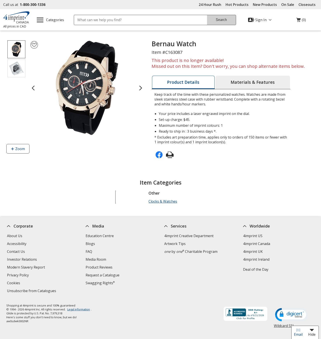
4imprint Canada (256, 243)
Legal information (78, 309)
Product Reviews (99, 267)
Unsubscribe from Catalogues (32, 291)
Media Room (96, 259)
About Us (14, 235)
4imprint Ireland (256, 259)
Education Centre (100, 235)
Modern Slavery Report (26, 268)
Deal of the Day (255, 269)
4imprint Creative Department (189, 235)
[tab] (183, 82)
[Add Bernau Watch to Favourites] (34, 45)
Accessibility (16, 243)
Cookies (14, 283)
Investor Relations (22, 260)
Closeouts (307, 4)
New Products (265, 4)
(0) (301, 20)
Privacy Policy (18, 276)
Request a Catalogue (102, 275)
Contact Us (16, 251)
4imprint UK (252, 251)
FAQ (89, 251)
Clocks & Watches (162, 201)
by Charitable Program (190, 251)
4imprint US (252, 235)
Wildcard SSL (284, 327)
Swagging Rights (100, 283)
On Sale (287, 4)
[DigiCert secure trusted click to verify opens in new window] (291, 315)
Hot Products (237, 4)
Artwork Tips (175, 243)
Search (221, 20)
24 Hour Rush (210, 4)
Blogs (90, 243)
